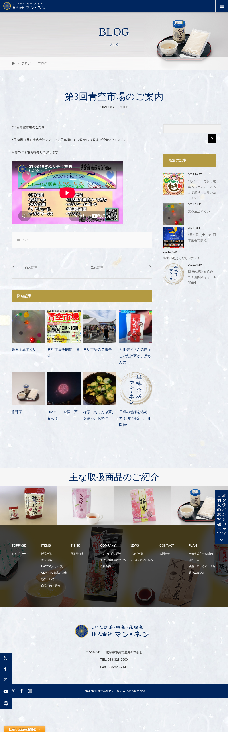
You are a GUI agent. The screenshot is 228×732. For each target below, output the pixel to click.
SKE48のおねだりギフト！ (181, 258)
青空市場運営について (113, 560)
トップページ (20, 553)
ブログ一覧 (136, 553)
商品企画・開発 (50, 585)
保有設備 (46, 560)
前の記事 (31, 267)
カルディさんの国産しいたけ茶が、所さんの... (135, 356)
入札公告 (194, 560)
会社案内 (105, 566)
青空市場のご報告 (97, 349)
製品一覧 (46, 553)
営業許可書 (77, 553)
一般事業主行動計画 (201, 553)
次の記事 (97, 267)
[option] (64, 505)
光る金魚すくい (24, 349)
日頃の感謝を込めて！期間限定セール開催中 (135, 418)
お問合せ (164, 553)
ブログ (124, 107)
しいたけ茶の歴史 (111, 553)
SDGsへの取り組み (141, 560)
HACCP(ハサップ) (52, 566)
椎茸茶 (17, 412)
